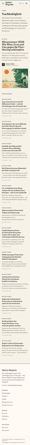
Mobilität (4, 396)
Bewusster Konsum (7, 405)
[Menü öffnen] (26, 3)
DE (20, 3)
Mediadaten (5, 416)
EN (23, 3)
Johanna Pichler (10, 64)
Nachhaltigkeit (6, 99)
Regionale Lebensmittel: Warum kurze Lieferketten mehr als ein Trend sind (12, 301)
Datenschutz (5, 430)
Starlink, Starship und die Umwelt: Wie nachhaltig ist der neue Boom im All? (12, 148)
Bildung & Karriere (7, 402)
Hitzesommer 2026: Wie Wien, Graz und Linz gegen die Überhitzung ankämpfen (13, 45)
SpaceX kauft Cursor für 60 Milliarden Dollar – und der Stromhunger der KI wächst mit (14, 104)
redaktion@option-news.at (15, 385)
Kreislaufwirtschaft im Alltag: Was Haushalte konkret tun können (11, 279)
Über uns (4, 413)
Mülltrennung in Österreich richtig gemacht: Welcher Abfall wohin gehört (12, 257)
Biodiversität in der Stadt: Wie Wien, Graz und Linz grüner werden (11, 323)
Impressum (5, 427)
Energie (4, 399)
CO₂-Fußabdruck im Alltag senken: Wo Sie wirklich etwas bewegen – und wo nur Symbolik (14, 190)
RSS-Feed (4, 419)
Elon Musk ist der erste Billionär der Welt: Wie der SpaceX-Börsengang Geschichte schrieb (14, 126)
